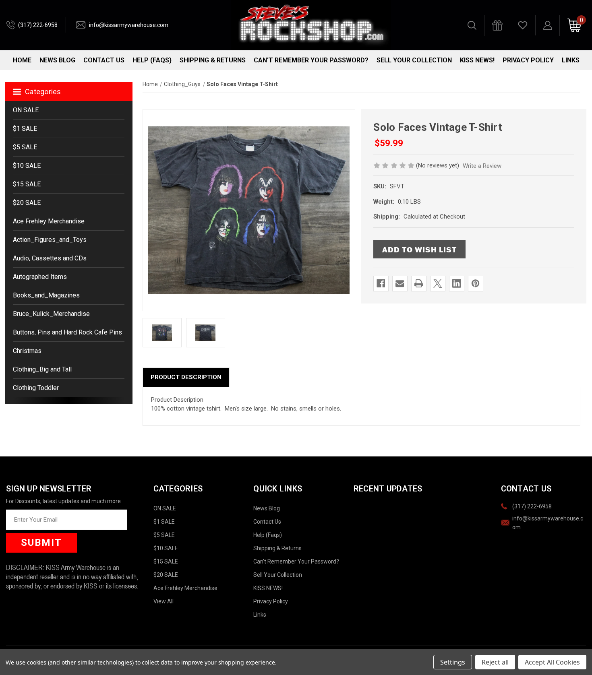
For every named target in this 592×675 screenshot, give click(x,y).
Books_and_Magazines (46, 295)
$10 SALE (27, 165)
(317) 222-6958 (38, 25)
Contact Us (103, 60)
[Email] (399, 283)
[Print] (418, 283)
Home (22, 60)
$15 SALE (27, 184)
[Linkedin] (456, 283)
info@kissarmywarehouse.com (128, 25)
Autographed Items (40, 277)
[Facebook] (381, 283)
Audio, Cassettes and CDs (50, 258)
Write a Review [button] (482, 165)
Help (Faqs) (152, 60)
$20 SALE (27, 202)
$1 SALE (25, 128)
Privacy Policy (528, 60)
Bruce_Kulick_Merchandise (51, 314)
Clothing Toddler (36, 388)
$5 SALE (25, 147)
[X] (437, 283)
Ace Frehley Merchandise (49, 221)
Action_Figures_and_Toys (50, 240)
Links (571, 60)
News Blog (57, 60)
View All (163, 601)
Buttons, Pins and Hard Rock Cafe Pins (67, 332)
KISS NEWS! (477, 60)
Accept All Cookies (552, 662)
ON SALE (26, 110)
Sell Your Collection (414, 60)
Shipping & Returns (213, 60)
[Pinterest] (475, 283)
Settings (452, 662)
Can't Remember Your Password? (311, 60)
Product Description (186, 377)
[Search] (472, 25)
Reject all (495, 662)
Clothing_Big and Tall (42, 369)
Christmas (27, 351)
